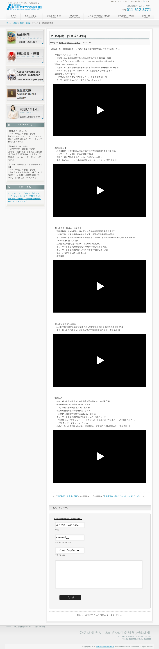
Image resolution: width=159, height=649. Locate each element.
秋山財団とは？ (32, 16)
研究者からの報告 (126, 16)
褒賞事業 (74, 16)
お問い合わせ (40, 627)
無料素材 (37, 199)
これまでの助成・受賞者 (99, 16)
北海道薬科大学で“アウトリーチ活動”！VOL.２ (123, 496)
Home (9, 23)
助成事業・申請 (54, 16)
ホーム (14, 16)
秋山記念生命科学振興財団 (105, 646)
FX (36, 196)
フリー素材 (28, 199)
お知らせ (146, 16)
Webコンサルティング (17, 201)
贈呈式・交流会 (25, 23)
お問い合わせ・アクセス (118, 1)
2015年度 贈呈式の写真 (67, 496)
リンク (148, 1)
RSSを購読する (136, 1)
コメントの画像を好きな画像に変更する (68, 519)
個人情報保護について (23, 627)
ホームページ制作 (27, 196)
